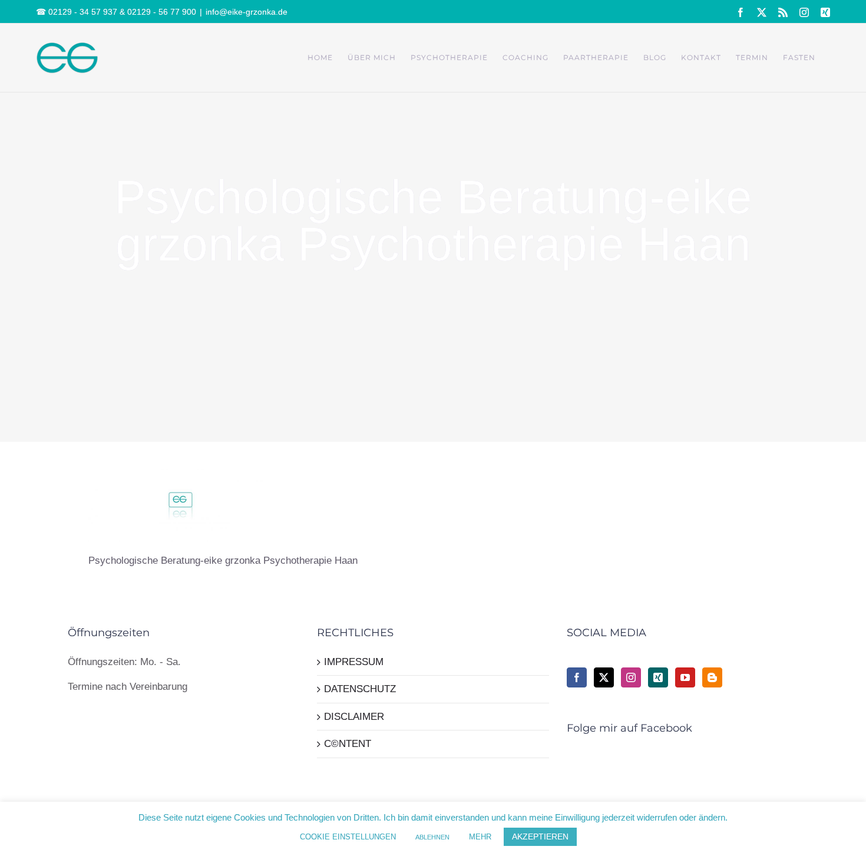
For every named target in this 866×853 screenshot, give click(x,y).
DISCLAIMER (354, 716)
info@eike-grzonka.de (246, 11)
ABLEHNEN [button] (432, 837)
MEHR (480, 836)
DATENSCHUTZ (360, 689)
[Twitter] (604, 677)
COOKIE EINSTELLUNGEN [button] (348, 836)
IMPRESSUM (354, 661)
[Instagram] (631, 677)
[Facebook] (577, 677)
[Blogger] (712, 677)
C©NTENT (347, 743)
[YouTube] (685, 677)
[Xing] (658, 677)
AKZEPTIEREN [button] (540, 836)
